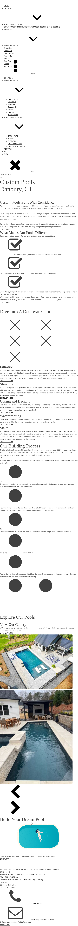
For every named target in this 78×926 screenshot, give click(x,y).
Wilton (10, 110)
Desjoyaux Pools (10, 206)
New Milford (13, 99)
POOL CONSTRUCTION (13, 117)
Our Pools (8, 874)
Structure (3, 880)
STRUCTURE (9, 27)
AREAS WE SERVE (11, 81)
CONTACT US (5, 174)
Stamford (11, 104)
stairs (27, 300)
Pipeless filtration (6, 255)
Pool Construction (19, 874)
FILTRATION (23, 27)
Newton (11, 112)
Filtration (26, 880)
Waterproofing (17, 880)
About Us (29, 874)
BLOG (6, 154)
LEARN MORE (5, 229)
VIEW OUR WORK (6, 633)
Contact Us (40, 874)
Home (2, 874)
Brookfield (12, 102)
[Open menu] (1, 177)
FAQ (5, 151)
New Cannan (13, 115)
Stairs (9, 880)
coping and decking (49, 300)
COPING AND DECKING (51, 27)
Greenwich (12, 107)
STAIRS (16, 27)
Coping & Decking (36, 880)
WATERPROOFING (35, 27)
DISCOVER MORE (6, 381)
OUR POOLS (8, 78)
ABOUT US (8, 149)
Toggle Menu (5, 925)
